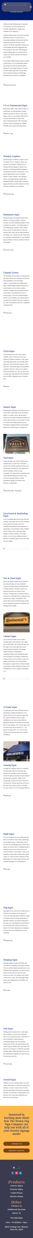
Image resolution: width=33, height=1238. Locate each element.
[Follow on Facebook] (12, 1173)
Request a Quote (16, 1151)
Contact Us (16, 1144)
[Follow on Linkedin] (20, 1173)
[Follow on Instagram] (16, 1173)
